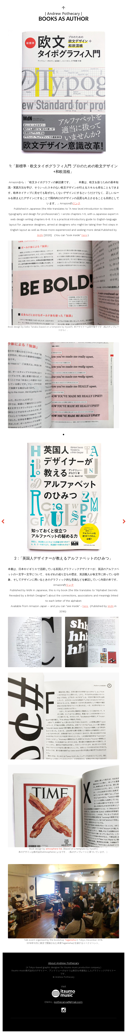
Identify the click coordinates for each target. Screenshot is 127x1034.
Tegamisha (70, 940)
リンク (76, 203)
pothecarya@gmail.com (68, 1002)
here (84, 235)
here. (85, 606)
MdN (40, 235)
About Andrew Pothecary (63, 963)
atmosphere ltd (54, 849)
